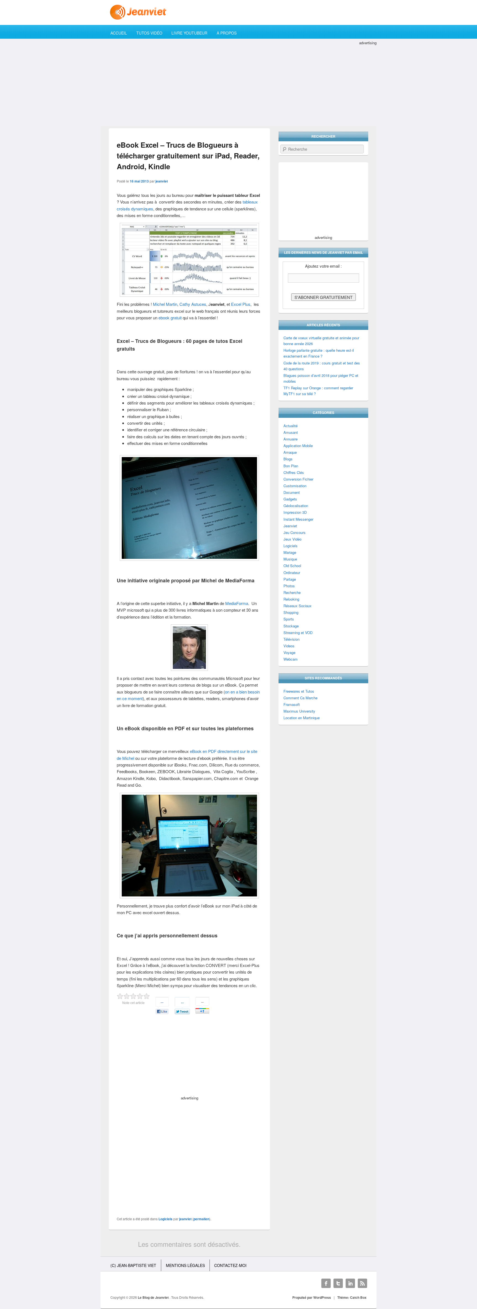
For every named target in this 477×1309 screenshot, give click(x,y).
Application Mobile (298, 445)
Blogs (288, 458)
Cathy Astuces (192, 304)
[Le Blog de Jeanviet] (238, 12)
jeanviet (161, 181)
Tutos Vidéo (149, 33)
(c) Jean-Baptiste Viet (133, 1265)
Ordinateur (291, 572)
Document (291, 492)
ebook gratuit (170, 317)
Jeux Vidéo (292, 539)
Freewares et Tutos (298, 691)
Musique (290, 559)
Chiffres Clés (293, 472)
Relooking (291, 599)
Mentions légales (185, 1265)
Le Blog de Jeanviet (153, 1297)
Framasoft (291, 704)
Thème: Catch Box (352, 1297)
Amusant (290, 432)
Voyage (289, 652)
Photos (289, 585)
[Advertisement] (238, 84)
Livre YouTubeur (189, 33)
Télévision (291, 639)
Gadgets (290, 499)
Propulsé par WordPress (311, 1297)
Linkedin (350, 1283)
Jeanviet (290, 525)
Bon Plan (290, 465)
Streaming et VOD (297, 632)
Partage (289, 579)
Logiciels (165, 1218)
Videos (289, 645)
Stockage (291, 626)
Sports (288, 619)
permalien (201, 1218)
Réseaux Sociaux (297, 605)
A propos (227, 33)
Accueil (118, 33)
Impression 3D (295, 512)
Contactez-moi (230, 1265)
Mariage (289, 552)
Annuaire (290, 439)
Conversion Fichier (298, 479)
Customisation (294, 485)
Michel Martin (165, 304)
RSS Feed (362, 1283)
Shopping (290, 612)
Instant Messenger (298, 519)
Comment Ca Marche (300, 697)
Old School (292, 565)
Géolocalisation (295, 505)
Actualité (290, 425)
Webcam (290, 659)
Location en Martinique (301, 717)
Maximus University (299, 711)
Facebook (326, 1283)
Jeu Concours (294, 532)
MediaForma (236, 603)
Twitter (338, 1283)
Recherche (292, 592)
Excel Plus (240, 304)
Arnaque (290, 452)
